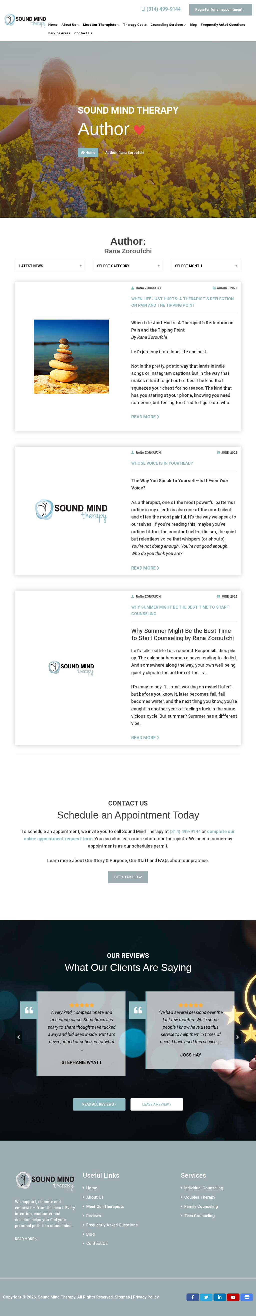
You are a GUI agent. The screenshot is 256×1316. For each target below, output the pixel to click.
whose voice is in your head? (162, 463)
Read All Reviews (98, 1104)
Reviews (93, 1215)
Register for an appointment (219, 10)
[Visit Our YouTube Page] (233, 1297)
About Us (95, 1197)
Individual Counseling (203, 1188)
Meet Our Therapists (105, 1206)
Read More (144, 416)
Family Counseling (201, 1206)
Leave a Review (156, 1104)
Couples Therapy (199, 1197)
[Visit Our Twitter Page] (206, 1297)
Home (90, 153)
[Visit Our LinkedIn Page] (220, 1297)
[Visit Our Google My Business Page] (246, 1297)
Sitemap (122, 1297)
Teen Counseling (199, 1215)
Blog (90, 1234)
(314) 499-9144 (163, 9)
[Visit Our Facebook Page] (192, 1297)
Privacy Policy (146, 1297)
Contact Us (97, 1243)
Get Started (126, 877)
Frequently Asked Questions (112, 1225)
